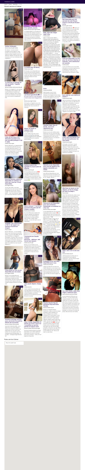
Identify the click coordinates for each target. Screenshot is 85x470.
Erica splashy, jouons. (31, 28)
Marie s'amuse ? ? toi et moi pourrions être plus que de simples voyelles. (32, 207)
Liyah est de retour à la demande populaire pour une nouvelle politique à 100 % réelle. (13, 139)
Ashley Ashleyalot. (11, 46)
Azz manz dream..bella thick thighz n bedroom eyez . (71, 291)
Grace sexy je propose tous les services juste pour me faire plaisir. (70, 139)
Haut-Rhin (15, 4)
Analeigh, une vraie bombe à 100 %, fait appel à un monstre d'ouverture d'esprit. (13, 226)
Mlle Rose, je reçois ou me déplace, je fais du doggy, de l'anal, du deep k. (70, 189)
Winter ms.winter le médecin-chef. (30, 129)
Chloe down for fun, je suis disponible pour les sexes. (13, 271)
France (10, 4)
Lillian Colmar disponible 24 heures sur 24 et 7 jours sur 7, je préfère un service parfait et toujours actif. (32, 324)
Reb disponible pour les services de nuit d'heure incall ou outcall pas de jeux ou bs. (70, 22)
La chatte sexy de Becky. (32, 67)
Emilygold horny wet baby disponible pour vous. (51, 262)
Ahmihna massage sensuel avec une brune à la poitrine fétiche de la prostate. (13, 321)
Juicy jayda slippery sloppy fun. (32, 284)
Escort (5, 4)
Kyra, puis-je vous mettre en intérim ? (71, 95)
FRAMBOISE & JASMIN (9, 1)
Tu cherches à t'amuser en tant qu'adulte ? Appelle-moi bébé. (13, 84)
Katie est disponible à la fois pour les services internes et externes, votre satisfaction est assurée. (71, 61)
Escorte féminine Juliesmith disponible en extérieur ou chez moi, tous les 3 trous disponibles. (13, 181)
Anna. (45, 88)
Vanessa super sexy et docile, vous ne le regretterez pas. (50, 126)
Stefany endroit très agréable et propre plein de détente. (32, 166)
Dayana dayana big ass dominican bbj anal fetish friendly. (51, 304)
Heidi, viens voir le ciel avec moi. (71, 251)
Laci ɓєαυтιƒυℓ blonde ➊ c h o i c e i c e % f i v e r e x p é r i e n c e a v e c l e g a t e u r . (33, 97)
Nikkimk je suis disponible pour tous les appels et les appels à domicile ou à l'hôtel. (51, 167)
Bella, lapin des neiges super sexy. (50, 33)
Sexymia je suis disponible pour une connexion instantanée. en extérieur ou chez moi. (52, 205)
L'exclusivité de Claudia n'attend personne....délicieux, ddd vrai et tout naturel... (32, 239)
